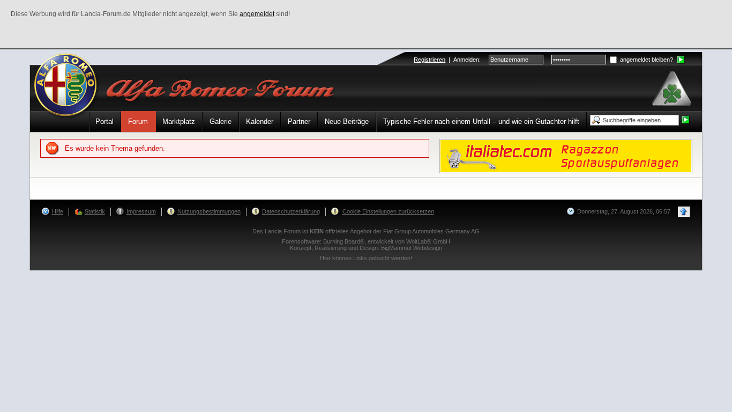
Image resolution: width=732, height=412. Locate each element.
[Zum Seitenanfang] (684, 212)
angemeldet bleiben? (645, 59)
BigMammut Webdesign (411, 248)
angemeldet (257, 14)
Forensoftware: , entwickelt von (366, 241)
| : (447, 59)
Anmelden (466, 59)
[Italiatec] (565, 155)
